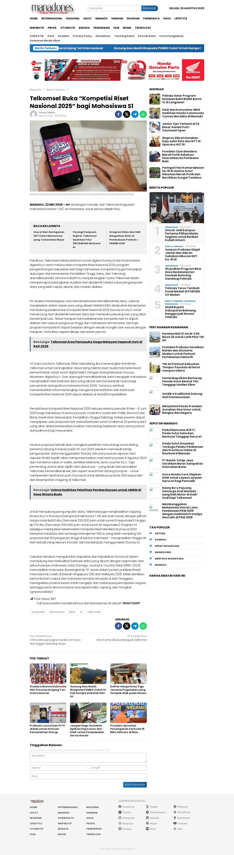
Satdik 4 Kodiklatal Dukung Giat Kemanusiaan (182, 395)
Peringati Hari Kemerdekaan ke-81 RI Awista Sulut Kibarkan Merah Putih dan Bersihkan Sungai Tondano (183, 172)
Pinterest (183, 807)
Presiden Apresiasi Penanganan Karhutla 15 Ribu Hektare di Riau (127, 729)
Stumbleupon (158, 812)
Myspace (127, 823)
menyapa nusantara (169, 558)
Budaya (63, 829)
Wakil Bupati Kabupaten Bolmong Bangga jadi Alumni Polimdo (180, 312)
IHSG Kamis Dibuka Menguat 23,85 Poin (122, 638)
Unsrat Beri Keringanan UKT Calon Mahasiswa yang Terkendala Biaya (48, 235)
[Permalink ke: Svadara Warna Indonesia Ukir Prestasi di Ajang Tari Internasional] (48, 673)
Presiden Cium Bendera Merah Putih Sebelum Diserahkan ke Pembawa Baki (180, 156)
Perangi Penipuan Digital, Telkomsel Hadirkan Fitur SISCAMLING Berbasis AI (87, 239)
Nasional (92, 807)
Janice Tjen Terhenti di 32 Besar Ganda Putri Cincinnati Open (180, 127)
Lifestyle (36, 823)
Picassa (127, 829)
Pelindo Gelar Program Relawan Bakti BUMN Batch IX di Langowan (181, 99)
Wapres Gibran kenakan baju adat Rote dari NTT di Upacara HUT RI (181, 141)
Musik (62, 834)
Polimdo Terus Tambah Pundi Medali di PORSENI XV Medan (182, 291)
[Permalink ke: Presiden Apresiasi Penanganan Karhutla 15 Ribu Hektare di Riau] (128, 713)
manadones (163, 552)
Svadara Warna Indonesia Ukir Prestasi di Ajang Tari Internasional (48, 690)
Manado (63, 812)
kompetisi (38, 612)
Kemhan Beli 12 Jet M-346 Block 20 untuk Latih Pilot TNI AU (183, 337)
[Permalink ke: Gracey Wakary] (33, 114)
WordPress (184, 812)
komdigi (160, 539)
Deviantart (184, 818)
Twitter (154, 807)
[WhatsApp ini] (143, 114)
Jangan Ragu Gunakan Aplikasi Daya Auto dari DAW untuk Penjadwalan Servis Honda (87, 730)
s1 (81, 612)
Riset (72, 612)
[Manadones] (52, 8)
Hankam (91, 812)
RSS (180, 829)
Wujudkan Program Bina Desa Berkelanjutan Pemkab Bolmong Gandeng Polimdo (183, 273)
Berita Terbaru (174, 246)
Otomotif (37, 829)
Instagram (128, 818)
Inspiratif (65, 823)
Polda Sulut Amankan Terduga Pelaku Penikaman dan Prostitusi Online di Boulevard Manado (182, 448)
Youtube (182, 823)
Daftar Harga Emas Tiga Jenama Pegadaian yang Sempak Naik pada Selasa (128, 690)
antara (160, 533)
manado (160, 565)
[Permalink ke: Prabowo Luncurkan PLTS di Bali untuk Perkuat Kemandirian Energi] (48, 713)
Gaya (90, 818)
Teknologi (93, 834)
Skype (153, 823)
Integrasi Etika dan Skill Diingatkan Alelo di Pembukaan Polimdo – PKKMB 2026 (124, 237)
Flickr (153, 829)
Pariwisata (66, 818)
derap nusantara (167, 546)
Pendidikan (171, 227)
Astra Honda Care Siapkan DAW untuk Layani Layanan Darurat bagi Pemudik (182, 478)
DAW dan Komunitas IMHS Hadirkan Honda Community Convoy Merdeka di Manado (183, 113)
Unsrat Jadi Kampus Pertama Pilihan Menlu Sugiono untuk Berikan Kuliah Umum (181, 235)
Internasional (68, 807)
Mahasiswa (57, 612)
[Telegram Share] (135, 114)
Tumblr (126, 812)
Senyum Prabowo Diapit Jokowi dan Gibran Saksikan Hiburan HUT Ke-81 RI (182, 254)
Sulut (34, 812)
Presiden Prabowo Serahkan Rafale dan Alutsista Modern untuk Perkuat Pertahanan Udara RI (183, 352)
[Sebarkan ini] (118, 114)
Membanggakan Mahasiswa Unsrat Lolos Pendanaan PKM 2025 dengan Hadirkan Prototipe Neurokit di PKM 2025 (182, 511)
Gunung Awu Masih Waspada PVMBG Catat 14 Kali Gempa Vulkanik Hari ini (140, 48)
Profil (90, 823)
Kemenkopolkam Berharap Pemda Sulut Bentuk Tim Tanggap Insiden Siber (182, 381)
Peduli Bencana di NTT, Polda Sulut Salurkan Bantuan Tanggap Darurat (182, 433)
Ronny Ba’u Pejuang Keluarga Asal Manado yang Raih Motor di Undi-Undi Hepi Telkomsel (180, 493)
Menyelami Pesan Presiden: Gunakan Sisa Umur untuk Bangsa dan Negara (182, 410)
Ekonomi (35, 818)
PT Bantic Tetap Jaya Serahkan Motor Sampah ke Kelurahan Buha (182, 464)
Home (33, 807)
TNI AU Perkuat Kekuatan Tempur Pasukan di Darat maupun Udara (181, 367)
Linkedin (154, 818)
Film (32, 834)
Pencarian (149, 8)
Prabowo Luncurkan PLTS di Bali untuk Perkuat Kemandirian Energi (47, 729)
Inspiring (189, 301)
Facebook (128, 807)
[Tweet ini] (126, 114)
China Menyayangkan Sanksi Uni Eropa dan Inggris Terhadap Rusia (55, 640)
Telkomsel (93, 612)
